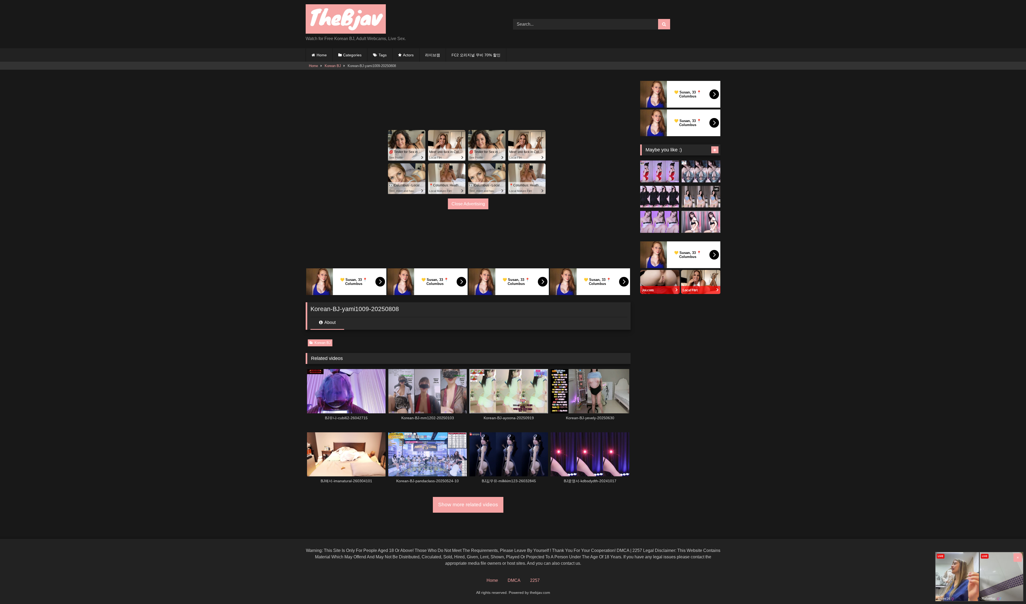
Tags (383, 55)
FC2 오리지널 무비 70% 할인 (476, 55)
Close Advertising (468, 204)
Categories (352, 55)
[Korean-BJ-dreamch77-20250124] (659, 222)
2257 (535, 580)
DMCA (514, 580)
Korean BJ (333, 66)
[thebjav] (346, 20)
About (330, 322)
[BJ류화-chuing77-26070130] (659, 197)
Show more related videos (468, 504)
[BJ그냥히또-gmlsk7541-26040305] (701, 171)
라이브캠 (432, 55)
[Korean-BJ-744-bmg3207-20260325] (701, 222)
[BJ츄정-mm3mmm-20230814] (659, 171)
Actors (408, 55)
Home (322, 55)
